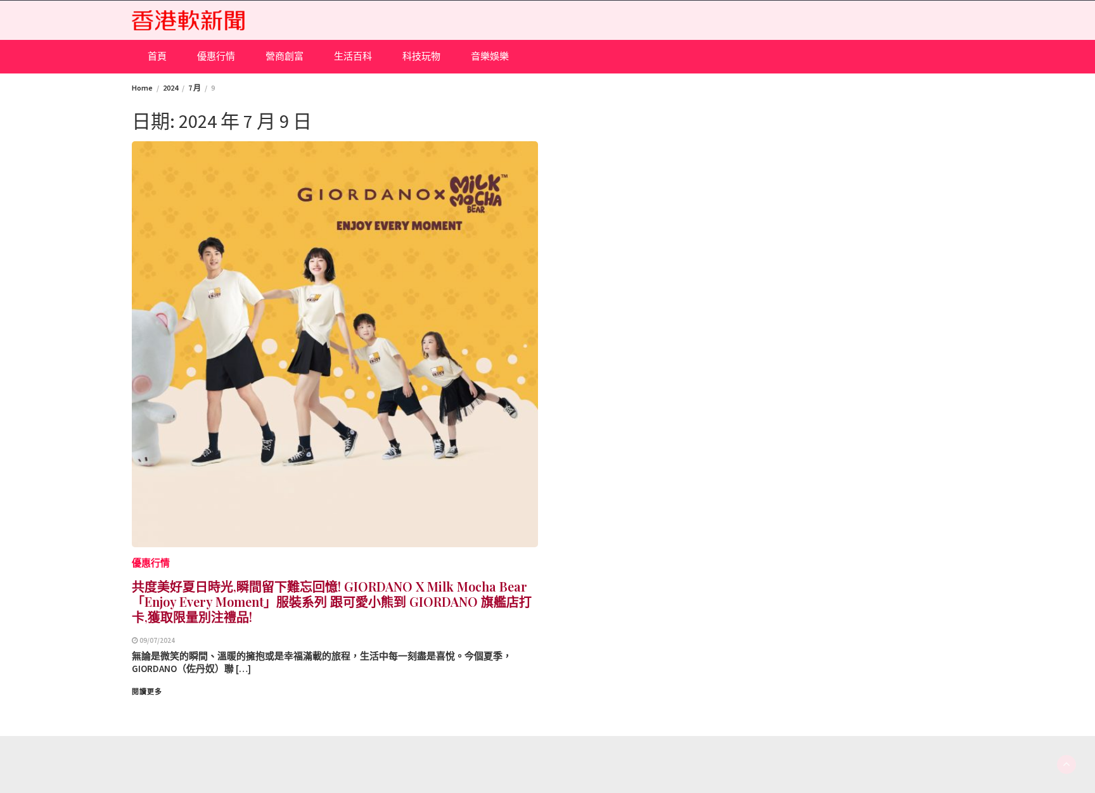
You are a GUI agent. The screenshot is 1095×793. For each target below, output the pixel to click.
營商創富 (285, 56)
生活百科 (353, 56)
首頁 (157, 56)
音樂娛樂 (490, 56)
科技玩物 (421, 56)
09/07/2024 (157, 640)
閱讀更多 (147, 691)
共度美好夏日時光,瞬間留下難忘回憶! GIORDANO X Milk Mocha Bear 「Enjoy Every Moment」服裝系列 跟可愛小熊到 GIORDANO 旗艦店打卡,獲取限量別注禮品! (332, 601)
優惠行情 (216, 56)
